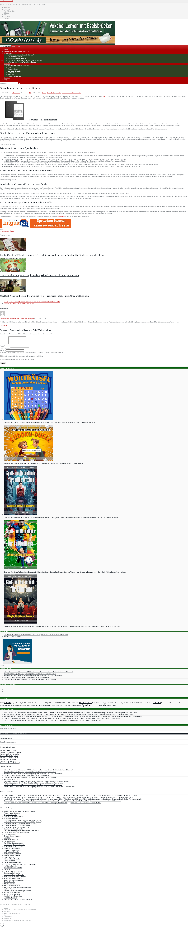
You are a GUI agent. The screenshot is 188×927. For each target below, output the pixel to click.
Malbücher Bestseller (10, 866)
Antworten (3, 325)
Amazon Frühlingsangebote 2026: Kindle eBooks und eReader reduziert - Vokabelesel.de (31, 718)
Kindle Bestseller (9, 857)
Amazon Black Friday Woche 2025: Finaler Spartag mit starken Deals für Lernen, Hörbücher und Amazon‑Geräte (39, 787)
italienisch (116, 703)
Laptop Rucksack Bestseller (12, 862)
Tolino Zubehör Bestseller (12, 885)
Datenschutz (8, 916)
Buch (33, 703)
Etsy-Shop (7, 838)
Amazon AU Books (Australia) (9, 754)
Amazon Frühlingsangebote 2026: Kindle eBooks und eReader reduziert (26, 677)
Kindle (44, 93)
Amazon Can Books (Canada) (9, 757)
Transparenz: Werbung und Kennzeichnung (17, 887)
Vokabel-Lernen (67, 93)
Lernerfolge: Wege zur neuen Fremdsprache (17, 51)
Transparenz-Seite (61, 216)
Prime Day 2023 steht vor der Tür (19, 303)
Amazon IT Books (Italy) (8, 761)
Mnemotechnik (176, 703)
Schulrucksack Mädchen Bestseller (15, 876)
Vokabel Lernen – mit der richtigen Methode (17, 891)
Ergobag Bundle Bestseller (12, 836)
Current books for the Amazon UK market (17, 825)
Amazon (7, 702)
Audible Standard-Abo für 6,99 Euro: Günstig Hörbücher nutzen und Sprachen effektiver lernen (91, 718)
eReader (104, 96)
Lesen (170, 703)
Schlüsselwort (31, 705)
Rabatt (20, 705)
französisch (75, 703)
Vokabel (58, 93)
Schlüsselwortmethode (43, 705)
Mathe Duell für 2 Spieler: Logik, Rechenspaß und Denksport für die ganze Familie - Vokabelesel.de (35, 714)
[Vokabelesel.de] (57, 44)
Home (6, 908)
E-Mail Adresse (5, 348)
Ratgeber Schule (13, 69)
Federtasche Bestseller (11, 839)
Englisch (48, 703)
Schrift (53, 705)
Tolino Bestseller (9, 883)
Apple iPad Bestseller (10, 815)
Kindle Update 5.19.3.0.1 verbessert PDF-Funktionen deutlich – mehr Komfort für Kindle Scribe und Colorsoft (52, 255)
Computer (37, 702)
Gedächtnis (95, 703)
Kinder (132, 703)
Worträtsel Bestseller (10, 898)
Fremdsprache (85, 702)
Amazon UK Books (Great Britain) (11, 752)
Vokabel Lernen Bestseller (12, 892)
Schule (58, 705)
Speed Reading (77, 705)
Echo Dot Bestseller (10, 834)
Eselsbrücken (67, 703)
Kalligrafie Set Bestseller (11, 852)
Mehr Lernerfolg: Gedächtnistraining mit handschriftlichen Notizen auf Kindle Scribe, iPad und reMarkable (108, 716)
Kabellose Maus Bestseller (12, 848)
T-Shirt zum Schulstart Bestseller (14, 880)
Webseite (3, 350)
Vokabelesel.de (16, 46)
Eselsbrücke (59, 703)
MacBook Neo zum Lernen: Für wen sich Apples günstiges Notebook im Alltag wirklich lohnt (44, 296)
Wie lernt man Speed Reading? (17, 58)
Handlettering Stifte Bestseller (13, 846)
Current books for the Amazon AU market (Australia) (20, 823)
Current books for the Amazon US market (17, 827)
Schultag (62, 705)
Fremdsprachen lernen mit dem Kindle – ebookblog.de (17, 318)
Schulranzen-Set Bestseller (12, 873)
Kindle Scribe (51, 93)
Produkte (7, 64)
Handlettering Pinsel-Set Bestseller (14, 845)
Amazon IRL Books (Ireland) (9, 756)
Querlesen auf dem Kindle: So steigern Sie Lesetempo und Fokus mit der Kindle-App (30, 679)
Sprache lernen (93, 705)
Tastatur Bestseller (9, 882)
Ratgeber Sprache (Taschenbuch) (18, 65)
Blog (5, 79)
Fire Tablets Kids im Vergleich (13, 843)
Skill (66, 705)
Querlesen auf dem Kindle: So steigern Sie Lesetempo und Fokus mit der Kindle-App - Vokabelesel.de (35, 720)
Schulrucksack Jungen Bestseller (14, 875)
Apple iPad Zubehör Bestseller (13, 816)
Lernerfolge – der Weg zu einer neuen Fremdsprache (20, 864)
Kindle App (142, 702)
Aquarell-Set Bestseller (11, 818)
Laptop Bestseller (9, 861)
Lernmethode (164, 702)
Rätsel (10, 67)
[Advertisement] (8, 29)
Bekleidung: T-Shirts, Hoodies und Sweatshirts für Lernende (22, 820)
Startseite (3, 733)
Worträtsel (11, 74)
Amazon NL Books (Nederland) (10, 763)
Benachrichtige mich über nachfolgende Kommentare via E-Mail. (22, 356)
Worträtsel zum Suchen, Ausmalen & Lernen (22, 62)
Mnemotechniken (6, 705)
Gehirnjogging (103, 703)
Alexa (2, 703)
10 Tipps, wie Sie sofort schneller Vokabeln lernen (19, 811)
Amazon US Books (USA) (8, 750)
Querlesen (16, 705)
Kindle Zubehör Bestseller (12, 859)
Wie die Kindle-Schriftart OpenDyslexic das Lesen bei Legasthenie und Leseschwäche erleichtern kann (36, 635)
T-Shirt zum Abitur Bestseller (13, 878)
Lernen (157, 702)
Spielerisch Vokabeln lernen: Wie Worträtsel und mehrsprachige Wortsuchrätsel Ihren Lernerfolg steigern (100, 714)
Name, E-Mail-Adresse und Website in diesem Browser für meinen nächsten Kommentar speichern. (32, 352)
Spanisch (70, 705)
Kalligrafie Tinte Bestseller (12, 855)
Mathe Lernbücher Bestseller (13, 868)
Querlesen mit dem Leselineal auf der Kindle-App (85, 720)
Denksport (11, 72)
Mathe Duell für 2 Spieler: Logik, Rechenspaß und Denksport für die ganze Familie (39, 275)
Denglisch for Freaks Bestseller (13, 829)
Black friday (18, 703)
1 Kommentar (76, 93)
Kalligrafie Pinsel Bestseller (12, 850)
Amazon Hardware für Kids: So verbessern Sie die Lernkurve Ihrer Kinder (32, 302)
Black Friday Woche (27, 702)
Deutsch (42, 703)
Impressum (7, 918)
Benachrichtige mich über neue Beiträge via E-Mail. (18, 359)
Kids (128, 703)
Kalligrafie (122, 703)
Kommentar (4, 344)
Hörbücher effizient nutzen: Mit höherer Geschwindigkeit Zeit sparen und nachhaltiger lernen (33, 785)
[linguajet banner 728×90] (35, 227)
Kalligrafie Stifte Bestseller (12, 853)
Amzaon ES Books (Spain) (8, 759)
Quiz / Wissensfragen (14, 76)
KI (126, 702)
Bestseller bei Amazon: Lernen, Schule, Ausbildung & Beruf (22, 822)
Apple (13, 703)
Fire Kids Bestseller (10, 841)
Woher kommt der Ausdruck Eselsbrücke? (21, 55)
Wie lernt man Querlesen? (16, 57)
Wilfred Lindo (16, 93)
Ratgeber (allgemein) (14, 71)
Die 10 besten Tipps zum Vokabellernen (16, 832)
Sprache (86, 705)
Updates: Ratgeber (9, 889)
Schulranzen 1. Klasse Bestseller (14, 871)
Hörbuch (110, 703)
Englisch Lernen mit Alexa (12, 636)
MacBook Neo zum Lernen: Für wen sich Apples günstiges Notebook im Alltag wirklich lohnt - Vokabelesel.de (38, 716)
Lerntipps (7, 78)
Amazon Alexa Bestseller (12, 813)
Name (2, 346)
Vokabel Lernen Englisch (12, 894)
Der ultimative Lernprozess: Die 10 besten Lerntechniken (25, 60)
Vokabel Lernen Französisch (13, 896)
